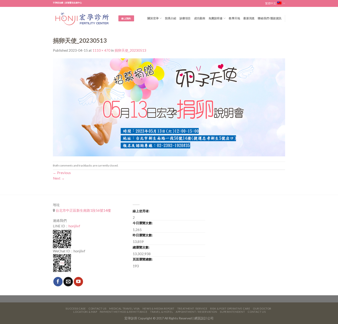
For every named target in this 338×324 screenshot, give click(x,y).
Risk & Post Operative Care (230, 308)
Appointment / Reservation (196, 311)
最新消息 (249, 18)
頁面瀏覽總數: (143, 259)
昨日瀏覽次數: (143, 235)
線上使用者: (141, 211)
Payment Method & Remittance (123, 311)
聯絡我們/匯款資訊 (269, 18)
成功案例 (199, 18)
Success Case (76, 308)
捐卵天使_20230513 (130, 50)
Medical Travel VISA (124, 308)
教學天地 (234, 18)
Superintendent (232, 311)
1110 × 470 (101, 50)
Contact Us (97, 308)
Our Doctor (262, 308)
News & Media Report (159, 308)
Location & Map (85, 311)
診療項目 (185, 18)
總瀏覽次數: (141, 247)
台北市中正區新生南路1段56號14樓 (83, 210)
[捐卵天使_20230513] (169, 107)
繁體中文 (270, 3)
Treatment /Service (192, 308)
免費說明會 (216, 18)
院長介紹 (170, 18)
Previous (62, 173)
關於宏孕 (153, 18)
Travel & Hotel (161, 311)
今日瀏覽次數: (143, 223)
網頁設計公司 (204, 318)
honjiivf (74, 226)
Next (59, 178)
